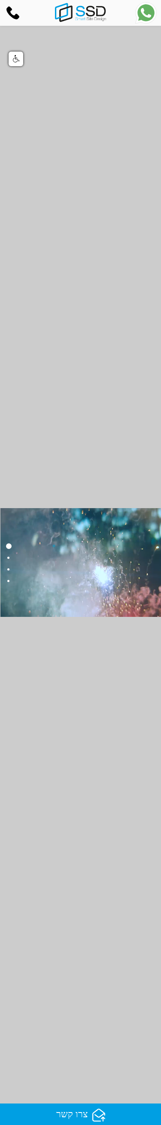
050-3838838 (15, 13)
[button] (16, 59)
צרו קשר (72, 1114)
